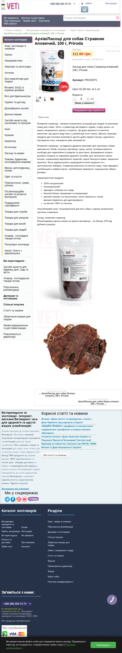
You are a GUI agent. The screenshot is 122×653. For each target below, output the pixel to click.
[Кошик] (84, 9)
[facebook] (13, 499)
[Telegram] (7, 499)
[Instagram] (18, 499)
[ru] (3, 2)
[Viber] (33, 499)
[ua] (3, 5)
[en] (3, 9)
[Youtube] (24, 499)
